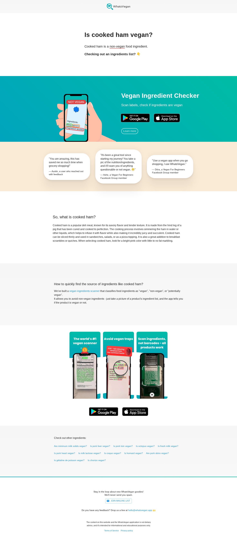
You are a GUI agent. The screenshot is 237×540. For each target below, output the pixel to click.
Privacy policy (127, 531)
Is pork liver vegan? (100, 446)
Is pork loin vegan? (123, 446)
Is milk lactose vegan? (89, 453)
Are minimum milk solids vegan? (70, 446)
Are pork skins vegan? (157, 453)
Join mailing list (120, 501)
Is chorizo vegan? (97, 460)
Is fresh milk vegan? (168, 446)
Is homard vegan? (133, 453)
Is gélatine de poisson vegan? (69, 460)
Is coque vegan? (112, 453)
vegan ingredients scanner (84, 291)
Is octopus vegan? (145, 446)
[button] (75, 113)
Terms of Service (111, 531)
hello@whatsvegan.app (140, 510)
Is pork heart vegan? (64, 453)
